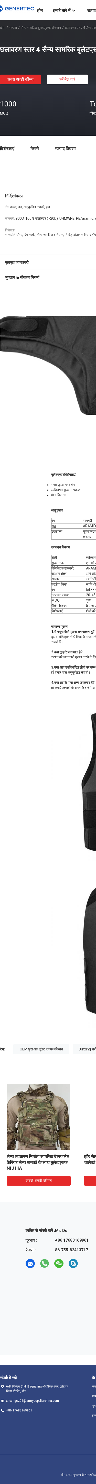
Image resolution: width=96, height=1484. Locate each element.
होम (2, 28)
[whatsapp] (44, 1263)
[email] (30, 1263)
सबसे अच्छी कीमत (20, 79)
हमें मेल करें (67, 79)
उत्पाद (13, 28)
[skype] (73, 1263)
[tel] (87, 1263)
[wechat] (58, 1263)
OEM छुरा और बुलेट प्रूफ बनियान (41, 1049)
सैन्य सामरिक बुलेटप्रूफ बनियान (41, 28)
